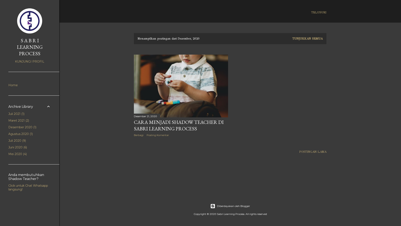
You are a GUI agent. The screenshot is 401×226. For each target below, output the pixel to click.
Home (13, 85)
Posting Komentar (158, 135)
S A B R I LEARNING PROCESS (30, 47)
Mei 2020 (17, 154)
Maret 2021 (18, 120)
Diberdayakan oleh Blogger (233, 206)
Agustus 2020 (20, 134)
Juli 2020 (16, 141)
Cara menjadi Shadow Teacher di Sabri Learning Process (179, 125)
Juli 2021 (16, 114)
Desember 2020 (22, 127)
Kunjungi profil (29, 61)
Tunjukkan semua (307, 38)
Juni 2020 (17, 147)
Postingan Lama (312, 152)
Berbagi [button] (138, 135)
